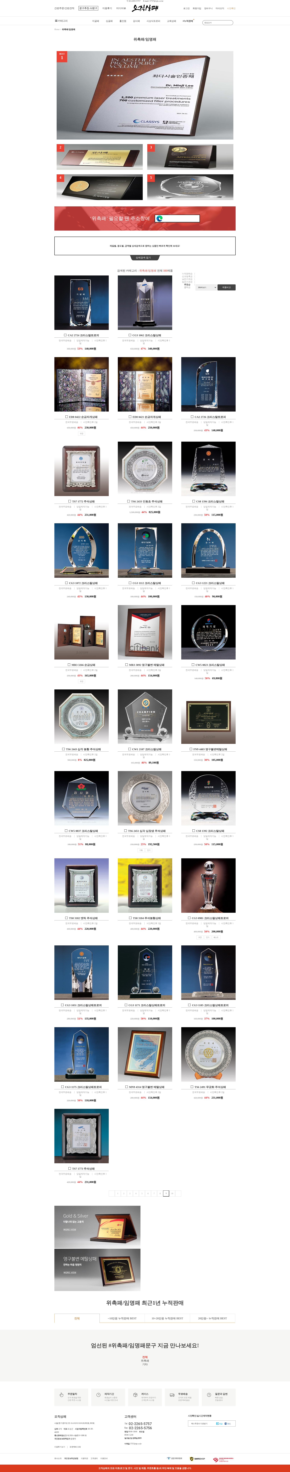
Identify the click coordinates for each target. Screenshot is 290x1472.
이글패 (95, 21)
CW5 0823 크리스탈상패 (210, 664)
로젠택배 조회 (75, 1447)
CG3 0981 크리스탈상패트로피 (210, 918)
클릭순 (187, 287)
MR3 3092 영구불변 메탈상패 (146, 664)
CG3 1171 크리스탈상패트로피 (147, 1005)
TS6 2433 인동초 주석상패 (147, 501)
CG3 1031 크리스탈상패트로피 (83, 1005)
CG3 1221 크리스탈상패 (210, 583)
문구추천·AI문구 (88, 8)
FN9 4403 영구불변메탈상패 (210, 749)
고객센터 (94, 1458)
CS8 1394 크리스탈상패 (210, 501)
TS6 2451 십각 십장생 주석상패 (147, 830)
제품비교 (226, 287)
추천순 (187, 284)
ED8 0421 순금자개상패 (147, 416)
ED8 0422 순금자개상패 (83, 416)
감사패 (136, 21)
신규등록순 (187, 276)
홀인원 (122, 21)
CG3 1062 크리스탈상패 (146, 335)
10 (172, 1193)
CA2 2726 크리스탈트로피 (210, 416)
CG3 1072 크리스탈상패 (83, 583)
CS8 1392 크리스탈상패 (210, 830)
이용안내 (104, 1458)
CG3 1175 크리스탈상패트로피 (83, 1087)
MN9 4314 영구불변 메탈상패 (146, 1087)
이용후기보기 (59, 1447)
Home (57, 29)
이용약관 (84, 1458)
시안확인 (231, 8)
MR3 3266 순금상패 (83, 664)
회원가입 (197, 8)
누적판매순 (187, 274)
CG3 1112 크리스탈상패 (147, 583)
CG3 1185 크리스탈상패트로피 (210, 1005)
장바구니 (208, 8)
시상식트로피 (153, 21)
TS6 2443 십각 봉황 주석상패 (83, 749)
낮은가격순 (187, 279)
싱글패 (109, 21)
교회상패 (171, 21)
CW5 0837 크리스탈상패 (83, 830)
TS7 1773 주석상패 (83, 1168)
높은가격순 (187, 282)
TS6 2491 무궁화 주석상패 (210, 1087)
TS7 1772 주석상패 (83, 501)
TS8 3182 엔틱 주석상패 (83, 918)
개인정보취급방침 (71, 1458)
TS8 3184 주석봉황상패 (147, 918)
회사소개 (57, 1458)
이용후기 (107, 8)
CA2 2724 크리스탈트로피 (83, 335)
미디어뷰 (121, 8)
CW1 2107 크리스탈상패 (146, 749)
